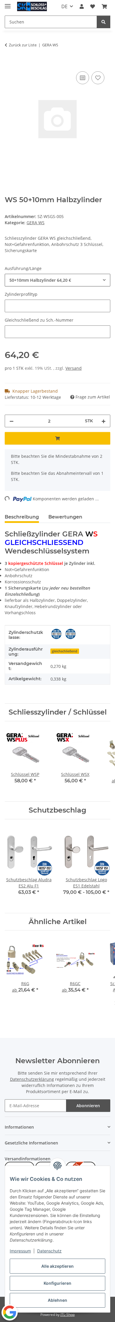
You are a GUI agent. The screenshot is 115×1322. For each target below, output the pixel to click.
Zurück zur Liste (23, 45)
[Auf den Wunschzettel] (97, 77)
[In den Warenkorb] (9, 63)
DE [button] (64, 6)
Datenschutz (49, 1250)
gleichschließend (64, 651)
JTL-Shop (67, 1314)
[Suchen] (103, 22)
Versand (73, 368)
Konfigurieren (57, 1283)
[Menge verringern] (11, 421)
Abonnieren (88, 1105)
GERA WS (36, 222)
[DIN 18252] (56, 634)
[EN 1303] (70, 634)
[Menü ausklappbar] (8, 3)
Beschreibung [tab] (22, 517)
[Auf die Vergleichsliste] (82, 77)
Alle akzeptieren (57, 1266)
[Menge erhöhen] (103, 421)
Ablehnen (57, 1300)
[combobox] (57, 280)
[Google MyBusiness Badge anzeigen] (9, 1312)
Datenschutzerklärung (32, 1079)
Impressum (20, 1250)
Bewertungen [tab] (65, 517)
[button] (81, 6)
